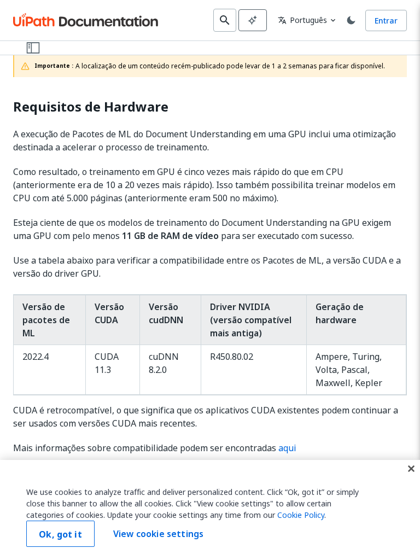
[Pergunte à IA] (252, 20)
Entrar (386, 20)
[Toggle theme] (351, 20)
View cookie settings (158, 533)
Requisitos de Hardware (90, 106)
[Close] (411, 468)
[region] (210, 510)
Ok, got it (60, 534)
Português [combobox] (302, 20)
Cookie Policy (300, 515)
